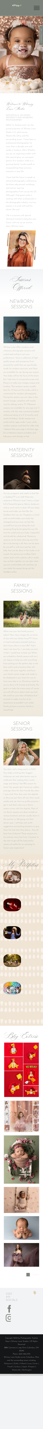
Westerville (16, 1370)
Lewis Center (32, 1364)
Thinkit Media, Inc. (26, 1374)
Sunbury (17, 1367)
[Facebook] (9, 1308)
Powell (9, 1367)
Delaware (8, 1364)
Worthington (27, 1370)
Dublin (16, 1364)
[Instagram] (9, 1318)
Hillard (23, 1364)
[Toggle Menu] (36, 8)
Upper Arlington (28, 1367)
